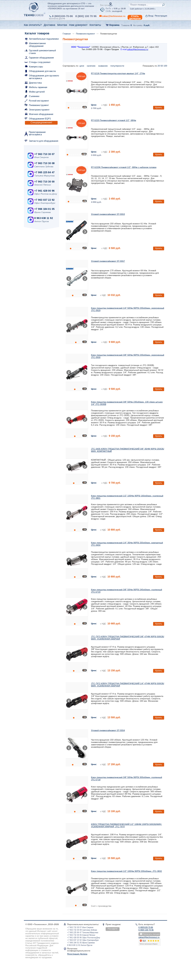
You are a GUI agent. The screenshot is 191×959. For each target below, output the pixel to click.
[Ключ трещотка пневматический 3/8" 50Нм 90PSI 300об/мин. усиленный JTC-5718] (77, 794)
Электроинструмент (39, 109)
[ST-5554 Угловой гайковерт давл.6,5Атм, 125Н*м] (77, 748)
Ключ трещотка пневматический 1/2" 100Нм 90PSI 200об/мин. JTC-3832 (126, 871)
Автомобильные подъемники (44, 39)
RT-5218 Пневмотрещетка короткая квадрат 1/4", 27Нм (118, 73)
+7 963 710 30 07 (44, 154)
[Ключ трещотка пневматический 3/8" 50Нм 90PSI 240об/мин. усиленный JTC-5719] (77, 607)
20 (159, 66)
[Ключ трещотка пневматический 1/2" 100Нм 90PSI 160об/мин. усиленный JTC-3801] (77, 513)
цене (82, 66)
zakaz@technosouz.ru (149, 937)
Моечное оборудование (41, 114)
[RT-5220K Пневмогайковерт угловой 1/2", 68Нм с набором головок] (77, 184)
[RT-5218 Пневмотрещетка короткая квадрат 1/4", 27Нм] (77, 91)
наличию (91, 66)
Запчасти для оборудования (43, 141)
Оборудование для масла (42, 71)
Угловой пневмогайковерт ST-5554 (108, 730)
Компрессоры (36, 66)
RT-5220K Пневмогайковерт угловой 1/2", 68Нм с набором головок (123, 167)
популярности (117, 66)
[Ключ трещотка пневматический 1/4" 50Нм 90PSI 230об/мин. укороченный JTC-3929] (77, 325)
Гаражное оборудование (41, 57)
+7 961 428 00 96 (44, 190)
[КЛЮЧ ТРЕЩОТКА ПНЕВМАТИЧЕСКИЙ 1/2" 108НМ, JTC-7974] (77, 841)
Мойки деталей (37, 91)
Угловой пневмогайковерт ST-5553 (108, 214)
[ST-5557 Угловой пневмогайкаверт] (77, 278)
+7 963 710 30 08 (44, 163)
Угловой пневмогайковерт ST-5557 (108, 261)
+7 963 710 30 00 (44, 181)
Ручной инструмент (39, 100)
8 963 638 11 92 (43, 218)
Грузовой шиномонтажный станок (42, 51)
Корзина (114, 25)
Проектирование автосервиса (37, 133)
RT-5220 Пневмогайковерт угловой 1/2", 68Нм (113, 120)
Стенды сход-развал (39, 62)
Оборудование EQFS (40, 118)
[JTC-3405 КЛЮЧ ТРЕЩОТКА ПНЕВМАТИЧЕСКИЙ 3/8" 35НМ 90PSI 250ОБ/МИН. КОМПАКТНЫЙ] (77, 466)
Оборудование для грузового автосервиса (44, 77)
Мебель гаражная (38, 87)
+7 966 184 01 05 (44, 209)
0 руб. (147, 25)
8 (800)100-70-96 (62, 16)
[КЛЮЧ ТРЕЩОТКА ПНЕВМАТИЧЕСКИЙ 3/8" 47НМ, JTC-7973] (77, 654)
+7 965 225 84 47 (44, 172)
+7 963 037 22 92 (44, 199)
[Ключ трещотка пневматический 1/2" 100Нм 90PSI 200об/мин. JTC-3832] (77, 888)
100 (165, 66)
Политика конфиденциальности (78, 949)
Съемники (34, 96)
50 (162, 66)
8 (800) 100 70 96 (86, 16)
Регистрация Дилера (77, 954)
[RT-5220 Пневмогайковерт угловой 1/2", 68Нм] (77, 137)
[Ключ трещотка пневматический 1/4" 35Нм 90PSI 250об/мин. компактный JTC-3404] (77, 560)
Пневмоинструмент (39, 105)
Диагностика (35, 82)
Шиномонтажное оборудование (37, 44)
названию (103, 66)
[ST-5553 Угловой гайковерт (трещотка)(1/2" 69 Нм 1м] (77, 231)
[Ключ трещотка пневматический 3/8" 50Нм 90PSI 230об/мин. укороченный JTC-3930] (77, 372)
